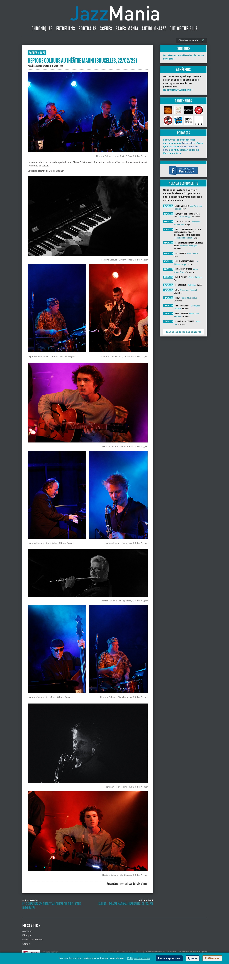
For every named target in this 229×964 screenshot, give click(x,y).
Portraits (87, 28)
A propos (27, 931)
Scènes (106, 28)
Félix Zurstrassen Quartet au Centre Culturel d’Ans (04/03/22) (51, 906)
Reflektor (192, 285)
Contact (26, 944)
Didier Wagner (43, 65)
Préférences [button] (212, 958)
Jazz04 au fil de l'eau (183, 238)
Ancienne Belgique (188, 246)
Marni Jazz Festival (188, 290)
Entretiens (65, 28)
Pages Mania (127, 28)
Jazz (42, 53)
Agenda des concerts (183, 183)
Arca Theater (192, 253)
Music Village (185, 217)
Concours (183, 48)
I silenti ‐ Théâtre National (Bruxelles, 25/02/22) (125, 904)
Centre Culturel (195, 277)
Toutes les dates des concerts (183, 332)
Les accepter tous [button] (169, 958)
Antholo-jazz (154, 28)
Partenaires (183, 101)
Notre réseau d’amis (32, 939)
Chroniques (42, 28)
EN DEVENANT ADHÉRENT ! (178, 90)
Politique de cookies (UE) (193, 951)
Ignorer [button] (192, 958)
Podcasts (183, 133)
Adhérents (183, 69)
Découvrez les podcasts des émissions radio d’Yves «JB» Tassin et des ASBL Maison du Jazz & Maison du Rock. (183, 146)
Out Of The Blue (183, 28)
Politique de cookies (138, 958)
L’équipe (26, 935)
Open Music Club (189, 298)
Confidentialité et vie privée (161, 951)
